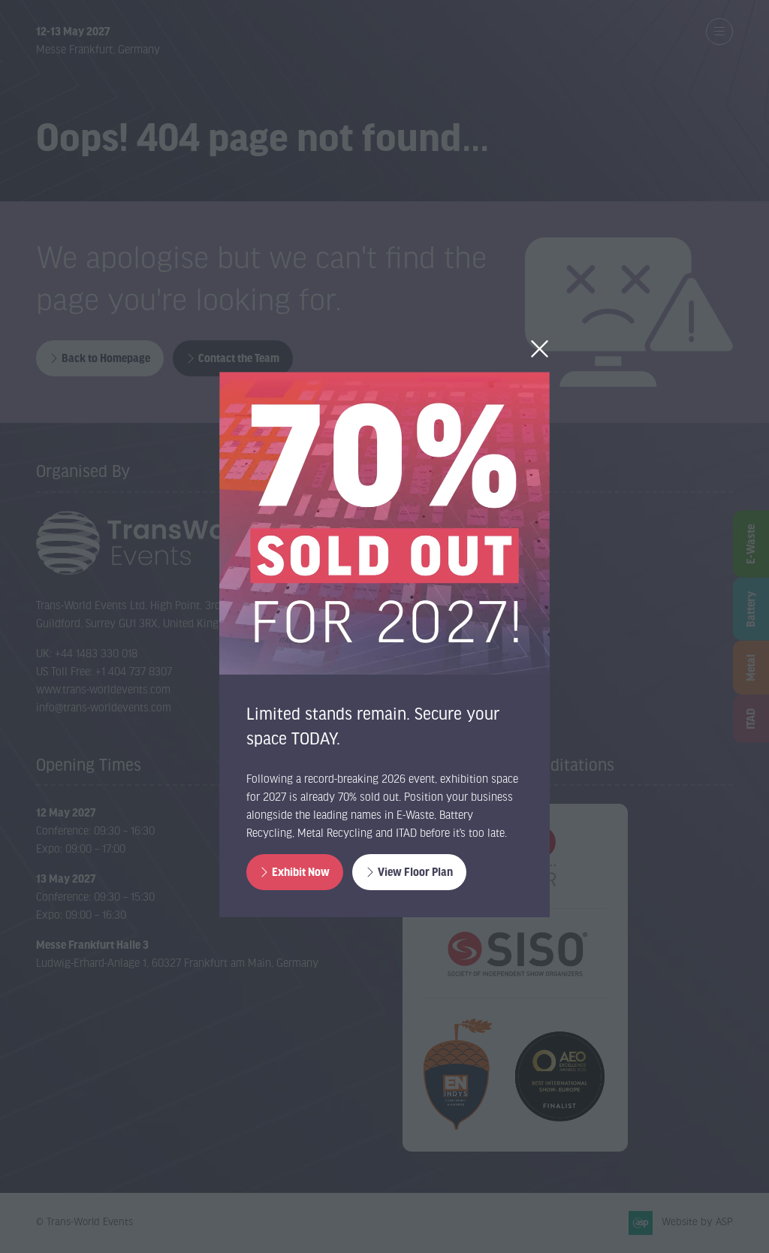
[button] (539, 349)
